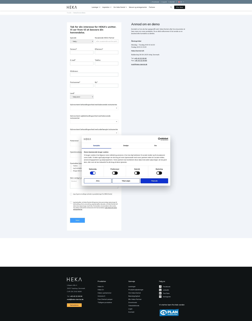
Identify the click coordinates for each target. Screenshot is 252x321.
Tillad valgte (126, 181)
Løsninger (95, 7)
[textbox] (94, 108)
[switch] (115, 173)
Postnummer (74, 82)
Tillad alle (154, 181)
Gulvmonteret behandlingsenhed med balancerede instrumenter (93, 105)
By (96, 82)
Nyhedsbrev (74, 305)
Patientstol (74, 141)
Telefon (98, 60)
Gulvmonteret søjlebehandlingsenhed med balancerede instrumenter (90, 117)
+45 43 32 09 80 (141, 60)
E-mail (72, 60)
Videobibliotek (133, 306)
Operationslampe (76, 152)
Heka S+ (101, 286)
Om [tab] (155, 145)
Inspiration (105, 7)
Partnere (152, 7)
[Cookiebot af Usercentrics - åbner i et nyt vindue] (159, 139)
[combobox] (94, 108)
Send (77, 220)
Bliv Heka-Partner (135, 299)
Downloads (132, 302)
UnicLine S (101, 296)
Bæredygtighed (134, 296)
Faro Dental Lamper (105, 299)
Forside (69, 12)
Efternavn (98, 49)
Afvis (98, 181)
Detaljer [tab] (126, 145)
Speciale (73, 38)
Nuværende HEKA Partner (104, 38)
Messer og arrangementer (138, 7)
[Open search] (171, 7)
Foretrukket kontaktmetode (80, 163)
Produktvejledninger (135, 290)
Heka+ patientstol (104, 293)
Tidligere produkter (105, 302)
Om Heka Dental (119, 7)
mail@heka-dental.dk (139, 64)
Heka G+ (101, 290)
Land (72, 93)
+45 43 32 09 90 (140, 58)
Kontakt (131, 312)
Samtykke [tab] (96, 145)
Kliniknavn (74, 71)
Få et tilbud (179, 7)
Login (130, 309)
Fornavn (73, 49)
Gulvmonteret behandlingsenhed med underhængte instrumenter (94, 129)
